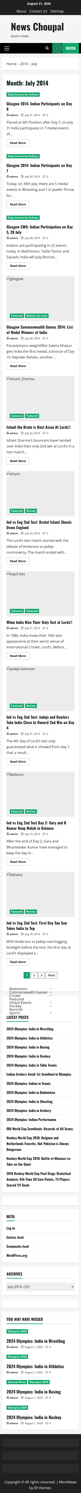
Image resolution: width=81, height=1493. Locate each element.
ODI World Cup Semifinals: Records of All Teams (39, 1128)
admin (14, 115)
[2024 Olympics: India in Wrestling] (40, 1331)
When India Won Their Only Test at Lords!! (40, 593)
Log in (10, 1228)
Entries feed (15, 1237)
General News (17, 1382)
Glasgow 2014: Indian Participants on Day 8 (39, 106)
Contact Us (38, 11)
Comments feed (17, 1246)
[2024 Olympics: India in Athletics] (40, 1357)
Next (51, 975)
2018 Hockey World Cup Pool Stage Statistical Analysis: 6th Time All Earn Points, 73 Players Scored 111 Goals (38, 1179)
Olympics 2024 (17, 1331)
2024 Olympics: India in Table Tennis (31, 1065)
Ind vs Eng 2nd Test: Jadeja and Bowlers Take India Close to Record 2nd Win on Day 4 (40, 688)
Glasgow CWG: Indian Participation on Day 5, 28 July (39, 229)
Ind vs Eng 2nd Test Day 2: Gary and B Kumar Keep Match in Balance (40, 794)
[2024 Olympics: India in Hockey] (40, 1407)
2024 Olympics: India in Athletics (29, 1038)
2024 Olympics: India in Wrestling (29, 1028)
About (21, 11)
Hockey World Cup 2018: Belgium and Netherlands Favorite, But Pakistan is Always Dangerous (37, 1143)
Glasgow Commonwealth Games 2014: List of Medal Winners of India (40, 298)
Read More (19, 144)
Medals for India (36, 315)
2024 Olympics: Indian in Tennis (28, 1083)
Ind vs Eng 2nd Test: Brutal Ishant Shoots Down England (40, 493)
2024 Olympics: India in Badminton (30, 1092)
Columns (16, 416)
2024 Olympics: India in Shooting (29, 1101)
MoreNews (68, 1482)
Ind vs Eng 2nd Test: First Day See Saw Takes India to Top (40, 894)
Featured (17, 315)
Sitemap (57, 11)
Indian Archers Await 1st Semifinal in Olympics (38, 1074)
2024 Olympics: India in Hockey (28, 1056)
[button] (6, 48)
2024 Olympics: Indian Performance (31, 1119)
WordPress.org (16, 1255)
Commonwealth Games (28, 992)
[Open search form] (47, 48)
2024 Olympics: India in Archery (28, 1110)
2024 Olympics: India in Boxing (27, 1047)
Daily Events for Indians (23, 94)
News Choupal (37, 26)
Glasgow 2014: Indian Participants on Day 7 (39, 167)
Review (31, 511)
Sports (14, 1013)
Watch (71, 48)
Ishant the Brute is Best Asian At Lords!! (40, 398)
